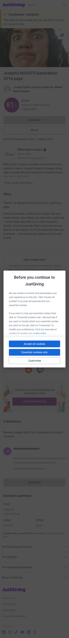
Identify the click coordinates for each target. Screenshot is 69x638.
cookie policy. (40, 333)
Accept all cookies (34, 344)
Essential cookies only (34, 352)
